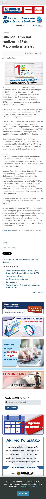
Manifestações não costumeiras (17, 279)
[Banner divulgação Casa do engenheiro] (23, 308)
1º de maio (11, 259)
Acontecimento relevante (14, 276)
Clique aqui (7, 230)
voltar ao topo (38, 292)
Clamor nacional (11, 282)
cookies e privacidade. (28, 486)
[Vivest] (23, 380)
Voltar (4, 243)
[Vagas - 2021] (23, 354)
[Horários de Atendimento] (23, 327)
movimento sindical (24, 259)
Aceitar (23, 494)
